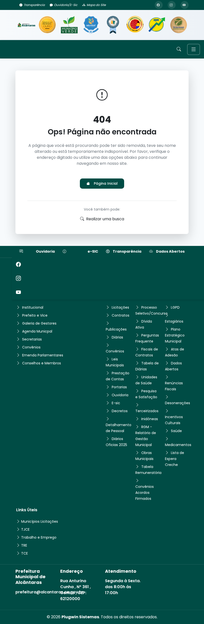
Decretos (120, 410)
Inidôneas (149, 418)
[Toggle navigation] (193, 49)
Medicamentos (178, 444)
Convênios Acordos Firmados (144, 492)
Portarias (119, 387)
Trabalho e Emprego (38, 537)
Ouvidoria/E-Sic (65, 5)
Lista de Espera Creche (174, 458)
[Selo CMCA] (135, 25)
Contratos (120, 315)
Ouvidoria (45, 251)
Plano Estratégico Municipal (175, 335)
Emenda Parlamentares (42, 355)
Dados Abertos (170, 251)
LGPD (175, 307)
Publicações (116, 329)
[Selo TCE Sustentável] (179, 25)
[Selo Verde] (69, 25)
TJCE (25, 529)
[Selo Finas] (113, 25)
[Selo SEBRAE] (47, 25)
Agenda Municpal (37, 331)
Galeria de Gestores (39, 323)
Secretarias (32, 339)
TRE (24, 545)
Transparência (34, 5)
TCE (24, 553)
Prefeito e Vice (35, 315)
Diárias (117, 337)
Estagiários (174, 321)
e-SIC (93, 251)
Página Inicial (106, 183)
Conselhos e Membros (41, 363)
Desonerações (177, 402)
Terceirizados (146, 410)
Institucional (32, 307)
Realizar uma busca (105, 219)
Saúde (176, 430)
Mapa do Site (96, 5)
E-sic (116, 402)
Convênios (31, 347)
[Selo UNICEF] (91, 25)
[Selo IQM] (157, 25)
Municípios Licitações (39, 521)
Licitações (120, 307)
